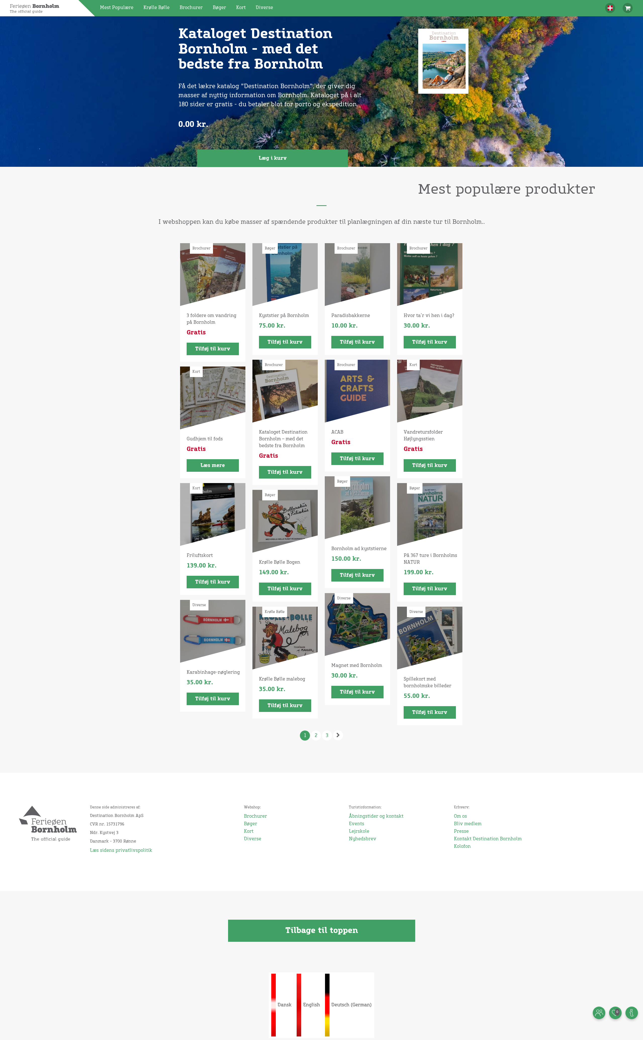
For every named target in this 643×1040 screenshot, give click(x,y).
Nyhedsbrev (362, 839)
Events (356, 824)
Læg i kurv (273, 158)
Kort (241, 8)
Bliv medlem (467, 824)
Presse (461, 831)
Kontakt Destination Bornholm (488, 839)
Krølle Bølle (156, 8)
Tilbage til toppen (321, 931)
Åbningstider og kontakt (376, 816)
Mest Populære (116, 8)
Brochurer (191, 8)
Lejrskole (359, 831)
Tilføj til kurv (212, 348)
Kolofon (462, 846)
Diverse (264, 8)
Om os (460, 816)
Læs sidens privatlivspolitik (121, 850)
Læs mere (212, 465)
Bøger (219, 8)
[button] (610, 8)
